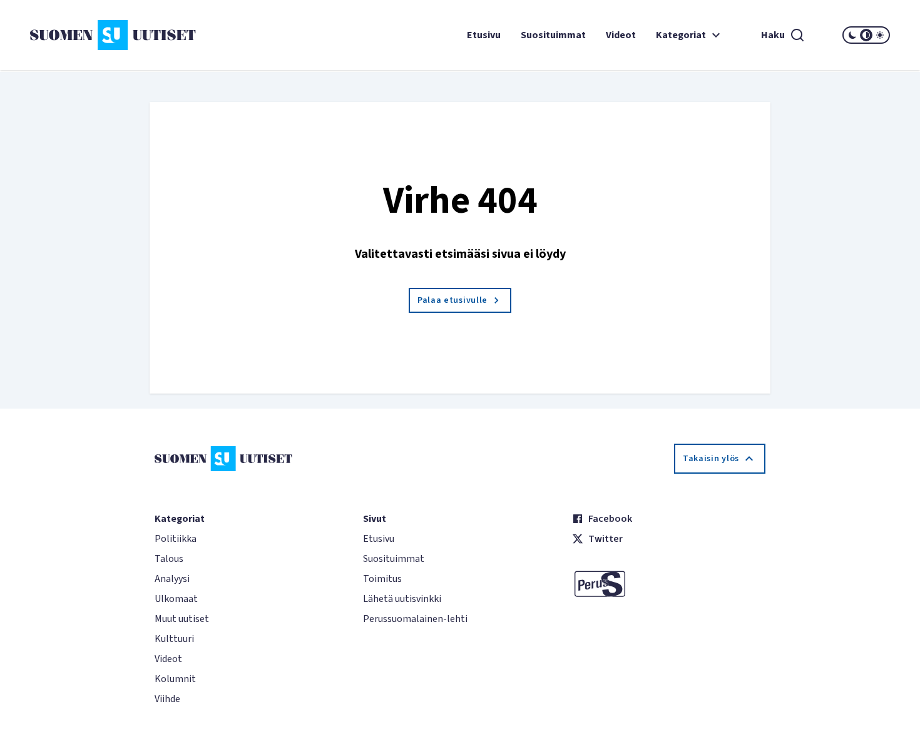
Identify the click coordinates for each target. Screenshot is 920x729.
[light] (880, 35)
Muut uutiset (182, 619)
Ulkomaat (176, 599)
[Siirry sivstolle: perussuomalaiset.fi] (668, 584)
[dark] (852, 35)
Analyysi (172, 579)
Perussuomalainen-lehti (415, 619)
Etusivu (484, 35)
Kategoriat (681, 35)
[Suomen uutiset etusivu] (101, 35)
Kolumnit (175, 679)
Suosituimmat (553, 35)
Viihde (167, 699)
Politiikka (176, 539)
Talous (169, 559)
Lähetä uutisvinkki (402, 599)
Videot (621, 35)
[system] (866, 35)
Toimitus (382, 579)
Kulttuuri (174, 639)
